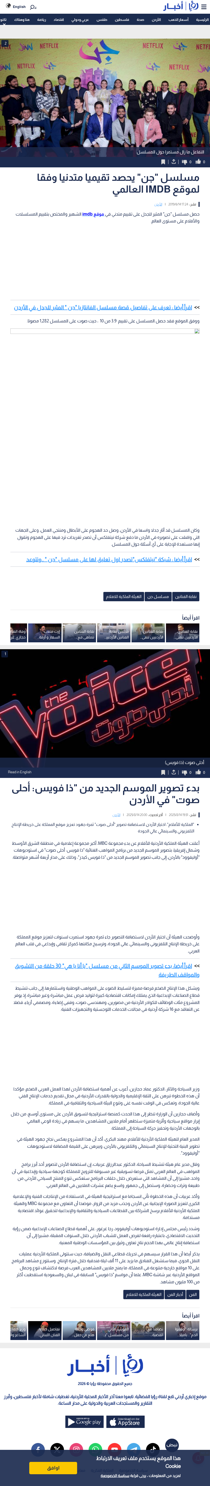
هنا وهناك (22, 20)
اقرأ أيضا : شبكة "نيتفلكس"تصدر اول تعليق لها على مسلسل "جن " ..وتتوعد (109, 559)
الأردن (156, 20)
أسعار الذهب (178, 20)
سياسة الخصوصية (115, 1475)
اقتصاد (59, 20)
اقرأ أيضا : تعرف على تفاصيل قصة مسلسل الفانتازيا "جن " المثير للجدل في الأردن (103, 307)
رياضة (41, 20)
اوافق (53, 1468)
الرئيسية (202, 20)
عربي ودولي (80, 20)
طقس (102, 20)
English (19, 7)
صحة (140, 20)
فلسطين (122, 20)
